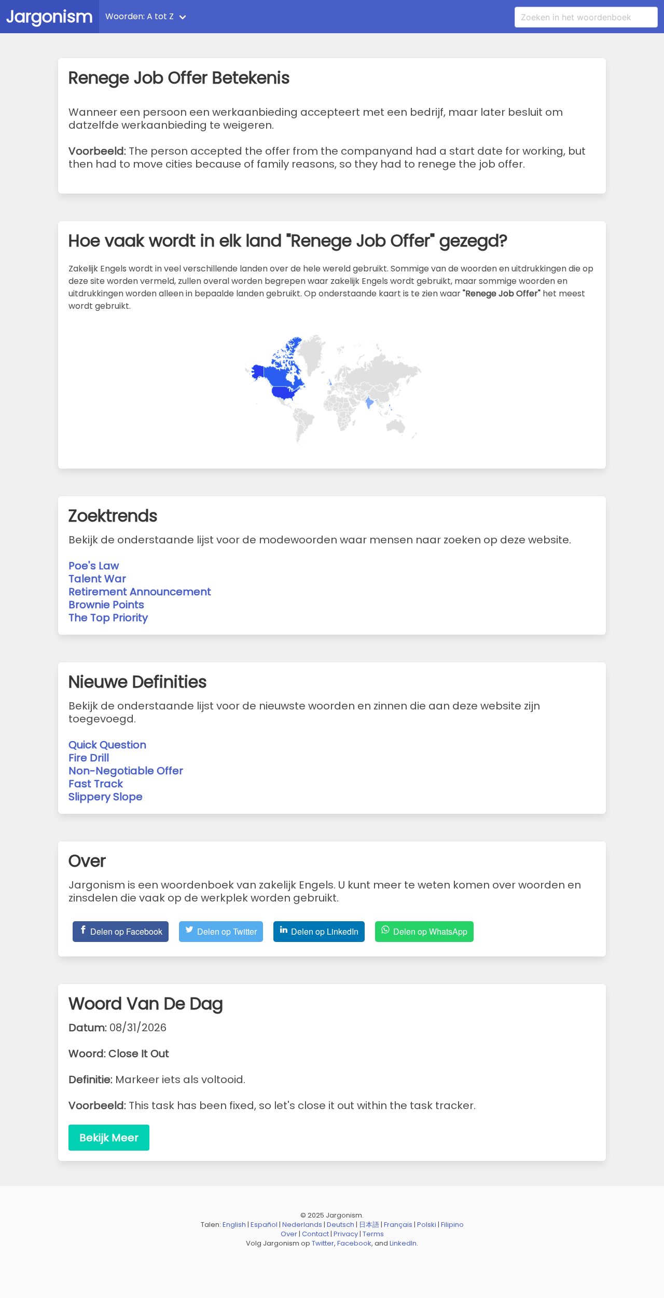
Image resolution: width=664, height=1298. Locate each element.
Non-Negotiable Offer (125, 770)
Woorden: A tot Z (139, 16)
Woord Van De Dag (240, 16)
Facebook (354, 1243)
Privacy (346, 1234)
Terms (373, 1234)
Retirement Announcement (139, 591)
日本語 (369, 1224)
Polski (426, 1224)
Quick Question (107, 744)
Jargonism (49, 16)
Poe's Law (93, 565)
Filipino (452, 1224)
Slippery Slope (105, 796)
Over (289, 1234)
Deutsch (340, 1224)
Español (264, 1224)
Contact (315, 1234)
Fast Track (95, 783)
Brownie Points (106, 604)
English (234, 1224)
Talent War (97, 578)
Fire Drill (88, 757)
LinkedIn (403, 1243)
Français (398, 1224)
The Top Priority (108, 617)
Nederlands (302, 1224)
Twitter (323, 1243)
